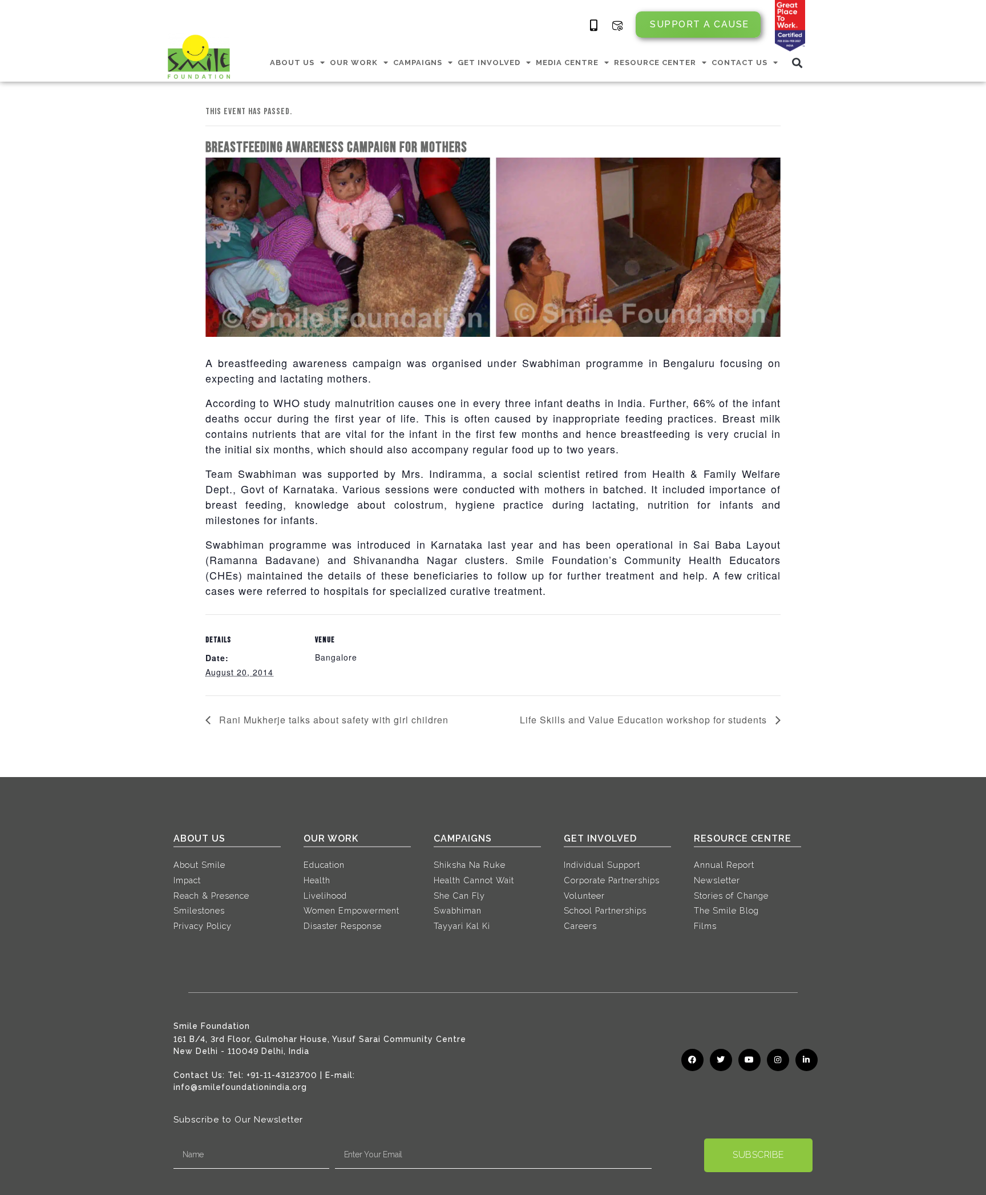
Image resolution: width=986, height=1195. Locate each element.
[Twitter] (721, 1060)
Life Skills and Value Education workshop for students (645, 719)
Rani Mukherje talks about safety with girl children (332, 719)
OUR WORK (354, 62)
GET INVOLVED (489, 62)
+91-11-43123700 (281, 1075)
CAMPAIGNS (417, 62)
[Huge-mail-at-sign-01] (617, 25)
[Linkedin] (806, 1060)
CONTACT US (739, 62)
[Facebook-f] (692, 1060)
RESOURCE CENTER (655, 62)
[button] (797, 62)
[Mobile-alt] (594, 25)
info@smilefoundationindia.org (240, 1087)
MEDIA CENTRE (567, 62)
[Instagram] (778, 1060)
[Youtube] (749, 1060)
